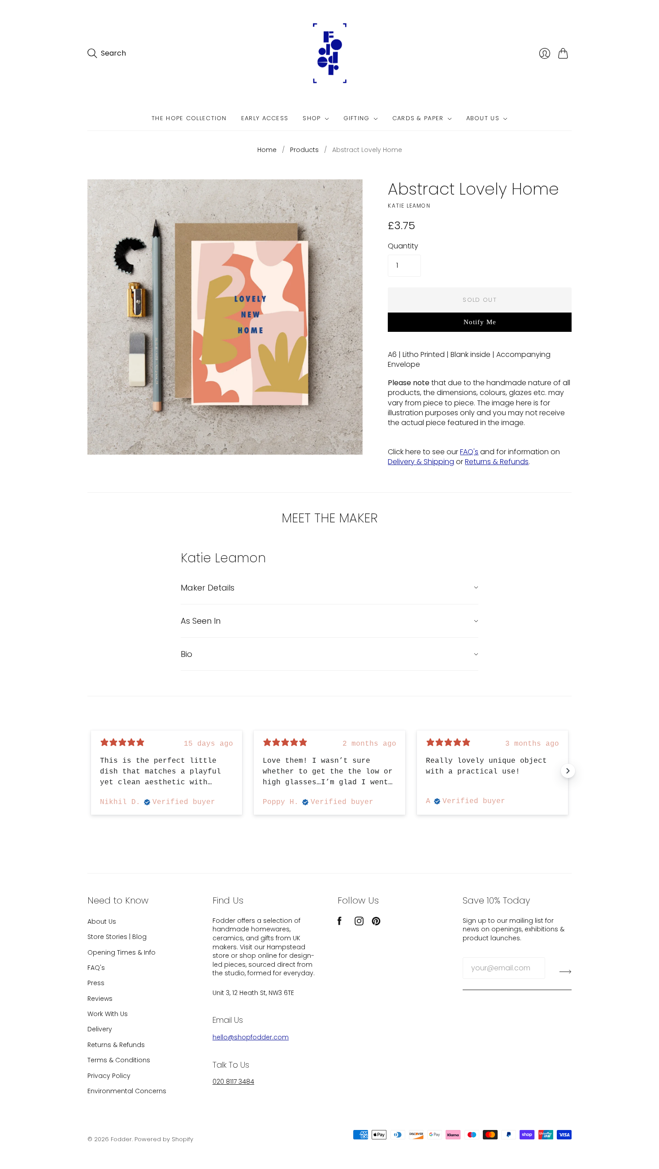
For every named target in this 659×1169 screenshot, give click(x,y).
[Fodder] (329, 53)
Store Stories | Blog (117, 936)
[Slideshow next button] (568, 771)
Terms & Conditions (118, 1060)
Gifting (356, 118)
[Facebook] (340, 923)
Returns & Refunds (497, 461)
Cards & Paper (418, 118)
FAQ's (469, 452)
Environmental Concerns (126, 1090)
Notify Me (480, 322)
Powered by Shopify (163, 1139)
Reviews (100, 998)
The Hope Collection (189, 118)
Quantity (403, 246)
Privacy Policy (108, 1075)
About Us (482, 118)
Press (95, 982)
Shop (312, 118)
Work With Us (107, 1013)
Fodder (121, 1139)
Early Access (265, 118)
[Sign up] (565, 972)
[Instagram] (359, 923)
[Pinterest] (376, 923)
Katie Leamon (409, 205)
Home (267, 150)
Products (304, 150)
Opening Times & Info (121, 952)
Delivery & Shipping (421, 461)
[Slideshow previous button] (91, 771)
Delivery (99, 1029)
